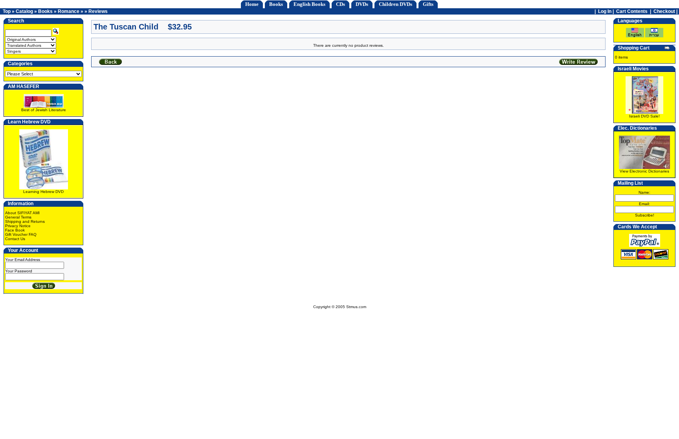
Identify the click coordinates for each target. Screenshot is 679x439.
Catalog (24, 11)
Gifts (428, 4)
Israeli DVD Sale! (644, 116)
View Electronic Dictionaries (644, 171)
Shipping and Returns (25, 221)
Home (252, 4)
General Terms (18, 217)
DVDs (362, 4)
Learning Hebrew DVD (43, 191)
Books (276, 4)
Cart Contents (632, 11)
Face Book (15, 230)
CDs (340, 4)
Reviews (98, 11)
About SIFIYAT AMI (22, 213)
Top (7, 11)
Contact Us (15, 239)
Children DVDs (395, 4)
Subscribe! (644, 215)
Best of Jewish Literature (43, 110)
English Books (309, 4)
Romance (68, 11)
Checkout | (666, 11)
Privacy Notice (18, 226)
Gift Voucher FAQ (21, 234)
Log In (604, 11)
